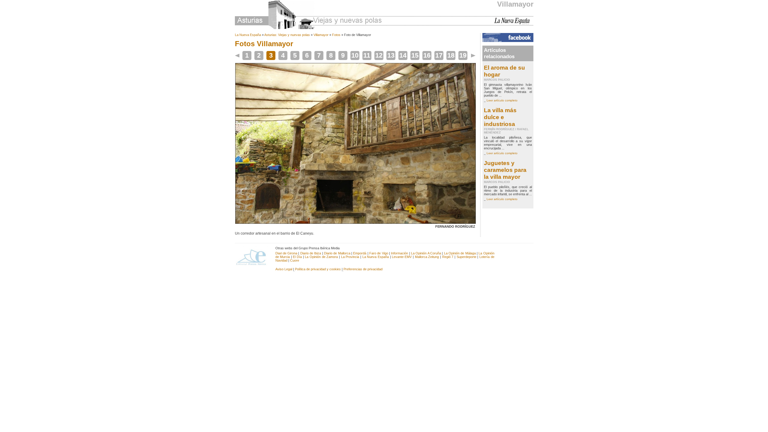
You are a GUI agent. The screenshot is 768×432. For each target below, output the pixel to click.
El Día (297, 257)
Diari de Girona (286, 253)
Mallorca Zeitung (427, 257)
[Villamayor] (355, 222)
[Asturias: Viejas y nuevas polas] (308, 16)
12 (378, 55)
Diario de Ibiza (310, 253)
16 (426, 55)
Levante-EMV (402, 257)
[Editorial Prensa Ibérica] (253, 256)
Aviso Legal (283, 269)
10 (354, 55)
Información (399, 253)
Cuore (294, 260)
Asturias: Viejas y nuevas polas (287, 35)
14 (402, 55)
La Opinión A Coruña (426, 253)
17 (438, 55)
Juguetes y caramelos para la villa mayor (505, 170)
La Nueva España (248, 35)
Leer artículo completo (502, 100)
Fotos (336, 35)
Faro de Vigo (378, 253)
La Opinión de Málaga (460, 253)
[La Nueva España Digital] (513, 23)
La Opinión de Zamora (321, 257)
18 (450, 55)
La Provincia (350, 257)
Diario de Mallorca (337, 253)
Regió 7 (448, 257)
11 (366, 55)
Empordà (359, 253)
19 (462, 55)
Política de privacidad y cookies (318, 269)
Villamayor (515, 4)
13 (390, 55)
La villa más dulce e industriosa (500, 117)
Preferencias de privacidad (363, 269)
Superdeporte (466, 257)
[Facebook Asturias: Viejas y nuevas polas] (507, 41)
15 (414, 55)
